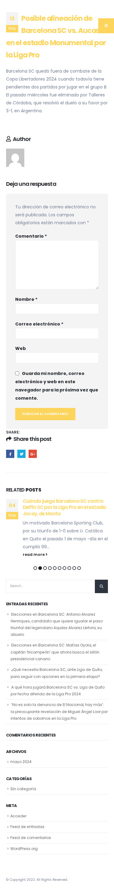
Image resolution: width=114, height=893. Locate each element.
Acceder (18, 816)
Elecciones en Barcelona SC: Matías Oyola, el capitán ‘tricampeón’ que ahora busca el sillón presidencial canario (55, 652)
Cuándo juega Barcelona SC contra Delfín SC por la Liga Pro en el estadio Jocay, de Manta (64, 507)
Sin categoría (23, 788)
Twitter (21, 454)
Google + (33, 454)
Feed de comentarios (30, 837)
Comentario (31, 236)
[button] (35, 568)
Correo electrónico (39, 324)
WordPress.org (24, 848)
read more (34, 554)
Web (20, 348)
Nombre (26, 299)
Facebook (10, 454)
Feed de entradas (27, 826)
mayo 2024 (21, 761)
